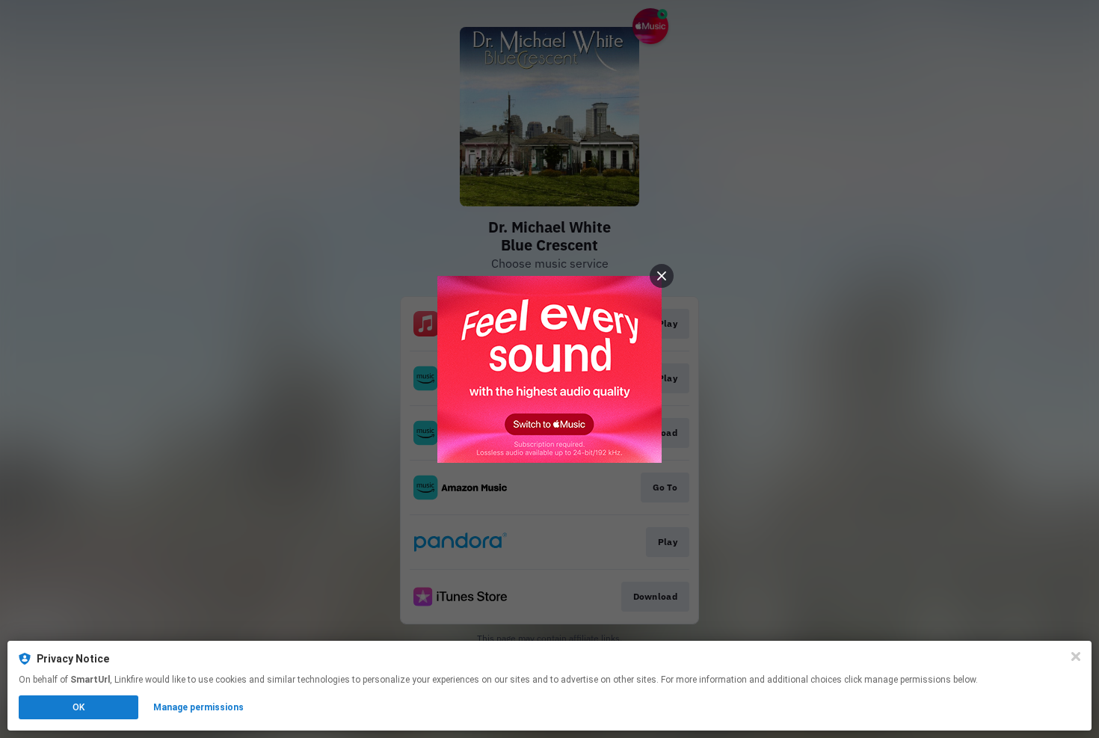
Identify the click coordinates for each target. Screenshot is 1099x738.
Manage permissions (198, 707)
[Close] (1076, 656)
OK (78, 707)
